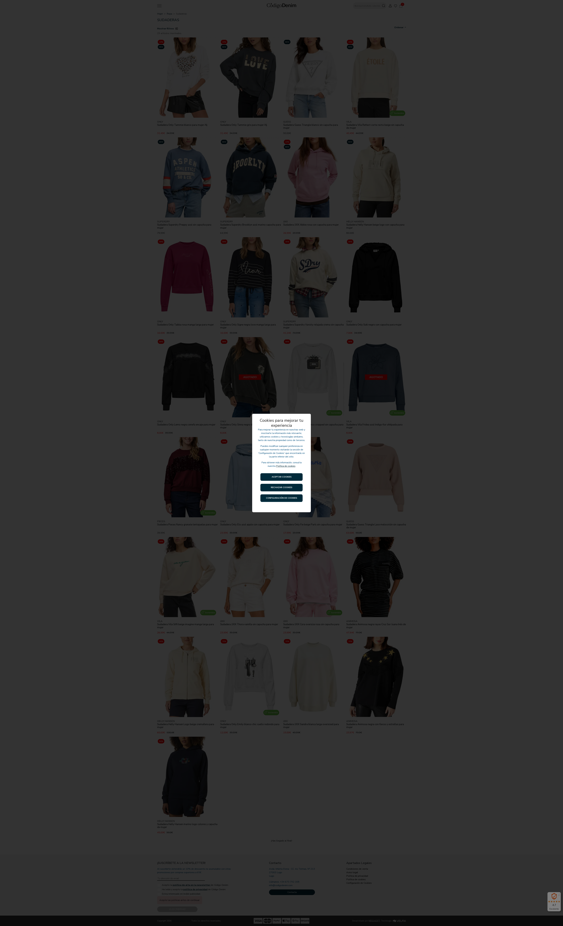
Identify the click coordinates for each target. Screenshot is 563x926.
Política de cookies (285, 466)
